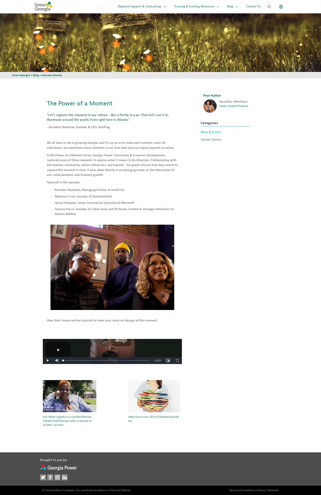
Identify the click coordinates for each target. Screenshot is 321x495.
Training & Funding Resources (194, 6)
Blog (230, 6)
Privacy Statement (268, 490)
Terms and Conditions (242, 490)
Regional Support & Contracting (139, 6)
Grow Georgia (21, 75)
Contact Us (253, 6)
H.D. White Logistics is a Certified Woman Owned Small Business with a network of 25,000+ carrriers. (67, 421)
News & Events (211, 132)
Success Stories (52, 75)
